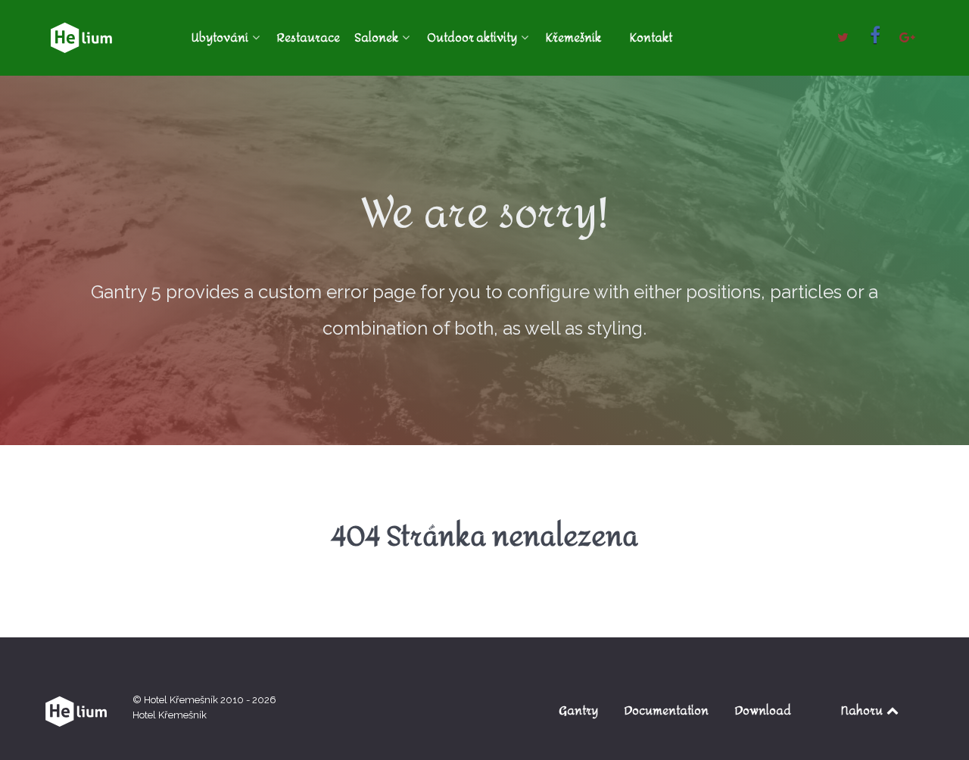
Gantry (578, 710)
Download (763, 710)
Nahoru (863, 710)
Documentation (667, 710)
